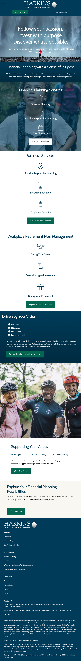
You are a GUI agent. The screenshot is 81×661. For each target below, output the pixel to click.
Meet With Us (20, 12)
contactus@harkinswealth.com (14, 606)
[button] (7, 532)
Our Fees (7, 589)
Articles (6, 581)
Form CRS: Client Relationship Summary (21, 640)
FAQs (6, 594)
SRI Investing (8, 541)
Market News (8, 585)
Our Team (7, 537)
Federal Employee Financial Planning (16, 569)
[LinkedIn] (9, 614)
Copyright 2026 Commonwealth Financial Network (38, 655)
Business (7, 561)
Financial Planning (10, 557)
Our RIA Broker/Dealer (11, 545)
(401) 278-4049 (61, 12)
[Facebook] (5, 614)
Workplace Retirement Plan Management (18, 565)
